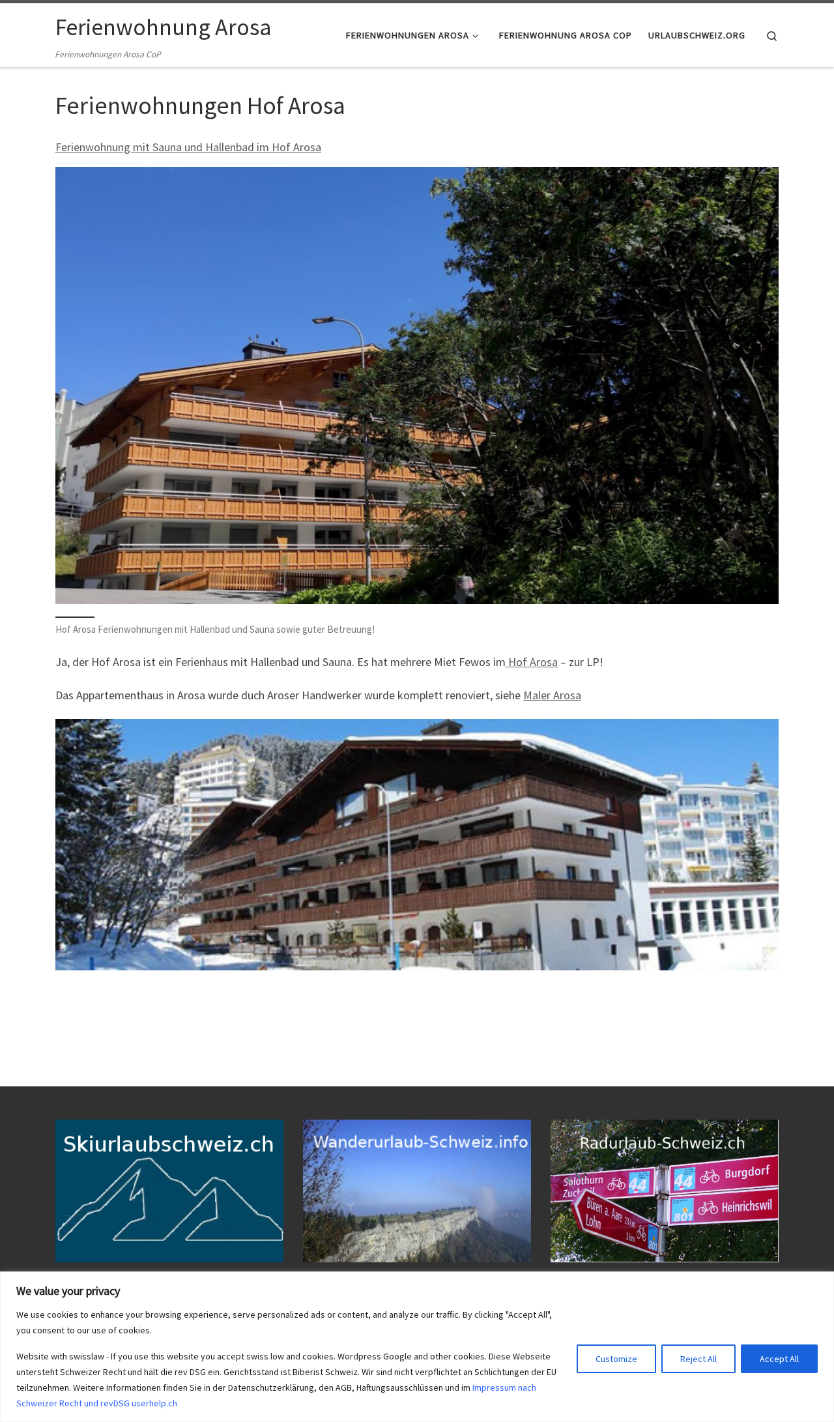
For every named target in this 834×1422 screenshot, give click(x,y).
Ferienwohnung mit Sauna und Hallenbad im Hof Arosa (188, 146)
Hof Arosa (532, 661)
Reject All (698, 1359)
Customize (616, 1359)
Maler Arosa (552, 695)
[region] (417, 1346)
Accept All (779, 1359)
